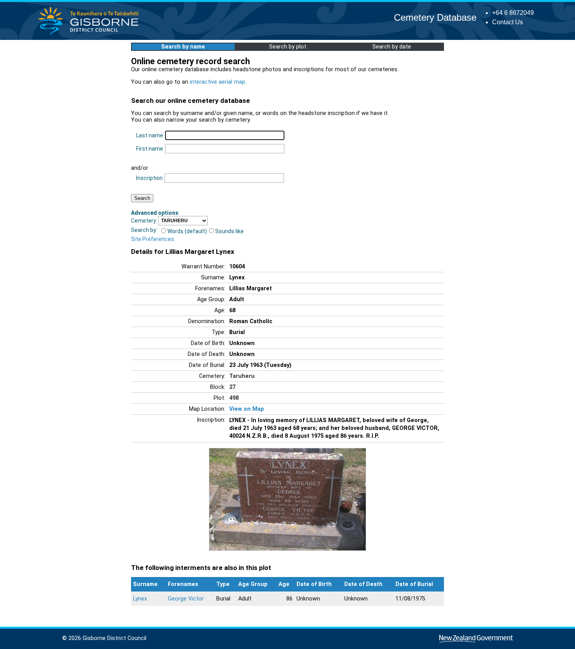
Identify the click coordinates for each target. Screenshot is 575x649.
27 (232, 387)
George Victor (186, 598)
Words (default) (187, 231)
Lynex (140, 598)
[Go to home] (90, 35)
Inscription (149, 178)
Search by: (144, 230)
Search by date (391, 46)
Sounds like (229, 231)
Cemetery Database (435, 17)
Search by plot (287, 46)
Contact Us (507, 22)
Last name (149, 135)
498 (234, 398)
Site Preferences (152, 239)
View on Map (246, 409)
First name (149, 149)
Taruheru (242, 376)
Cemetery (143, 221)
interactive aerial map (217, 82)
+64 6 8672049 (513, 12)
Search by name (183, 46)
